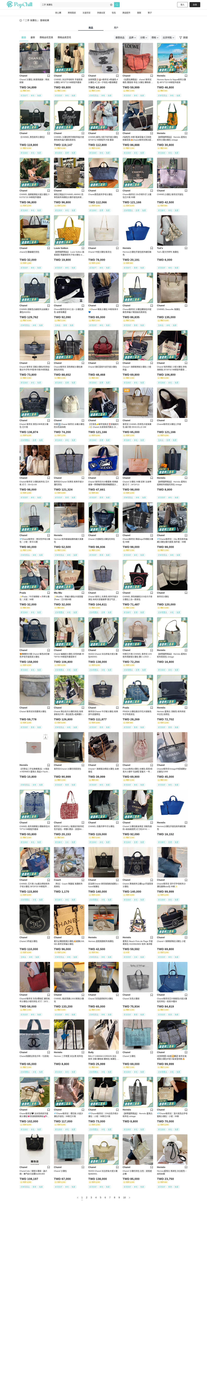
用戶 (116, 28)
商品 (91, 28)
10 (124, 1197)
